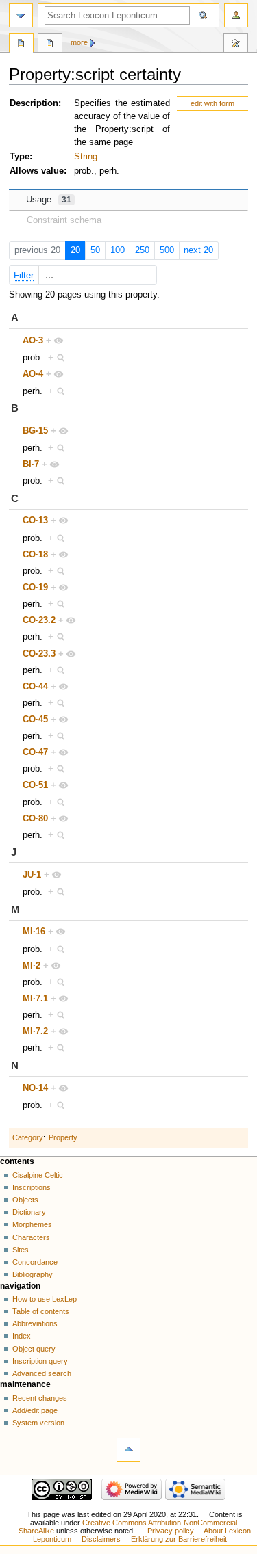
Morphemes (32, 1224)
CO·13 (35, 520)
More (79, 42)
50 (95, 250)
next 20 (198, 250)
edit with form (212, 103)
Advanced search (41, 1373)
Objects (25, 1200)
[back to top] (128, 1450)
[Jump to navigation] (21, 15)
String (85, 156)
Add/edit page (35, 1410)
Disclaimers (101, 1539)
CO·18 (35, 554)
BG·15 (35, 431)
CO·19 (35, 587)
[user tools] (236, 15)
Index (21, 1336)
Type (19, 156)
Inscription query (40, 1361)
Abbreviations (35, 1323)
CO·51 (35, 785)
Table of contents (40, 1311)
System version (38, 1423)
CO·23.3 (39, 654)
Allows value (37, 171)
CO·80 (35, 819)
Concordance (35, 1262)
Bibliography (32, 1274)
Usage (48, 200)
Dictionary (29, 1212)
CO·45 (35, 719)
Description (34, 103)
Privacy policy (170, 1531)
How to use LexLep (44, 1299)
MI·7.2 (35, 1031)
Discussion (50, 44)
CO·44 (35, 687)
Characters (31, 1237)
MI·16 (34, 931)
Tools (235, 44)
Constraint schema (64, 220)
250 (142, 250)
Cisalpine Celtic (37, 1175)
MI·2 (31, 966)
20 (75, 250)
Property (63, 1137)
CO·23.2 (39, 620)
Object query (34, 1349)
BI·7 (31, 464)
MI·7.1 (35, 998)
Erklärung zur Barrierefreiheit (179, 1539)
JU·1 (32, 875)
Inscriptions (31, 1187)
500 (167, 250)
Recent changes (39, 1398)
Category (27, 1137)
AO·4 (33, 374)
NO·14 (35, 1088)
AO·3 (33, 340)
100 (117, 250)
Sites (20, 1250)
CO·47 (35, 752)
